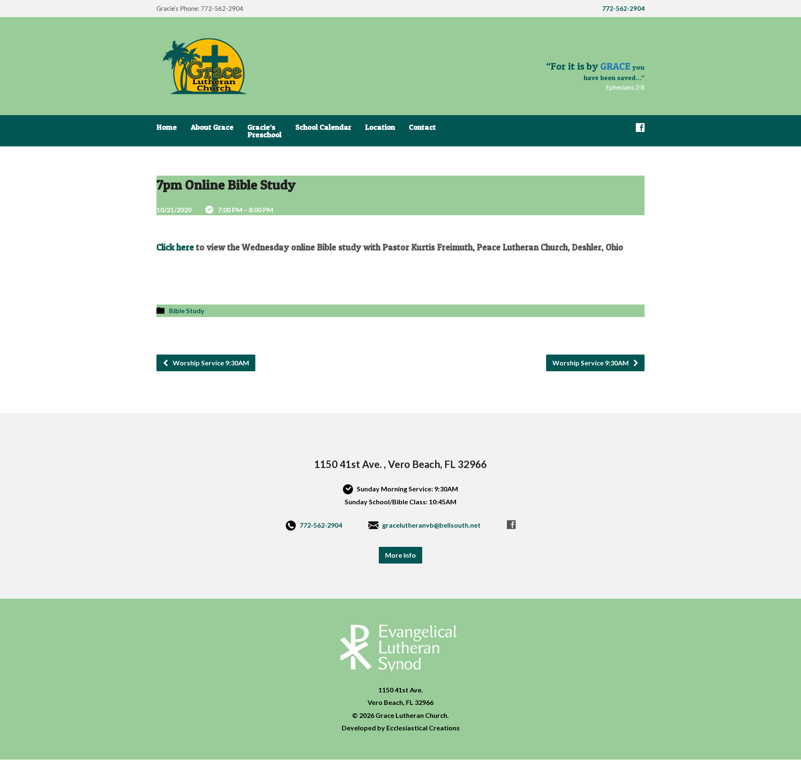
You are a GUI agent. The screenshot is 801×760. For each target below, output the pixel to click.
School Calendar (323, 127)
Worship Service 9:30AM (210, 363)
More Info (400, 555)
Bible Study (186, 311)
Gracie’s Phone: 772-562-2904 (199, 8)
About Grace (212, 127)
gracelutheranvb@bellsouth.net (431, 525)
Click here (175, 247)
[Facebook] (640, 127)
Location (380, 127)
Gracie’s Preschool (264, 130)
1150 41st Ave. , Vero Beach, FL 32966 (400, 464)
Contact (422, 127)
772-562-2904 (321, 525)
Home (166, 127)
